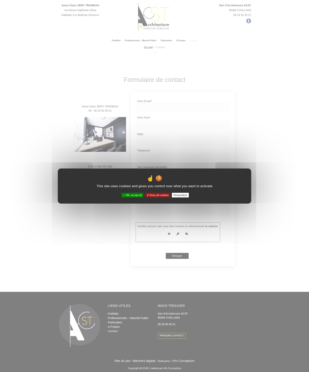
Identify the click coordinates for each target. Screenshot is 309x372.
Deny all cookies (159, 195)
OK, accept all (133, 195)
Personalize (180, 195)
